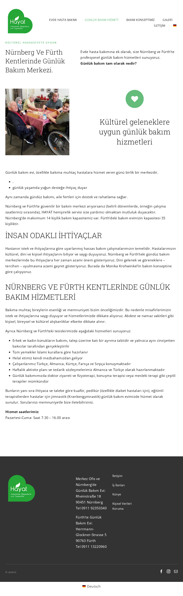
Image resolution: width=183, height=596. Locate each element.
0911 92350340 (94, 508)
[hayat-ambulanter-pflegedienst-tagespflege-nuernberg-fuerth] (20, 8)
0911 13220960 (94, 546)
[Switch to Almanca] (174, 26)
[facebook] (161, 571)
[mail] (176, 571)
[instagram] (168, 571)
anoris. (12, 572)
